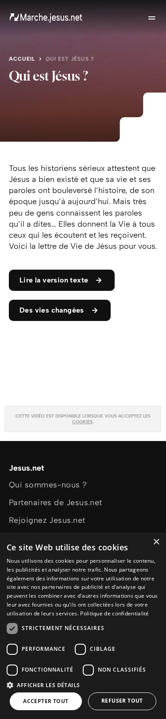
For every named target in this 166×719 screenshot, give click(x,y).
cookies (82, 422)
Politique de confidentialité (114, 613)
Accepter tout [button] (45, 701)
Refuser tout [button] (122, 700)
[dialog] (83, 626)
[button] (83, 684)
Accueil (22, 59)
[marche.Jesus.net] (46, 17)
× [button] (156, 542)
